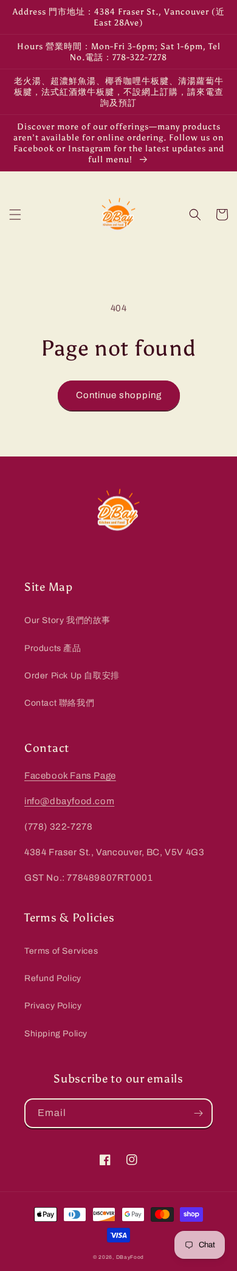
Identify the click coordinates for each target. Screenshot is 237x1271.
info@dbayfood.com (69, 801)
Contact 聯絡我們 (59, 703)
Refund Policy (52, 978)
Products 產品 (52, 648)
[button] (15, 214)
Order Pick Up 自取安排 (72, 675)
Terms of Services (61, 951)
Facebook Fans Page (70, 775)
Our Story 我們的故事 (67, 620)
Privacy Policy (52, 1005)
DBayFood (130, 1257)
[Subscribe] (198, 1113)
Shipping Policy (56, 1033)
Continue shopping (119, 395)
